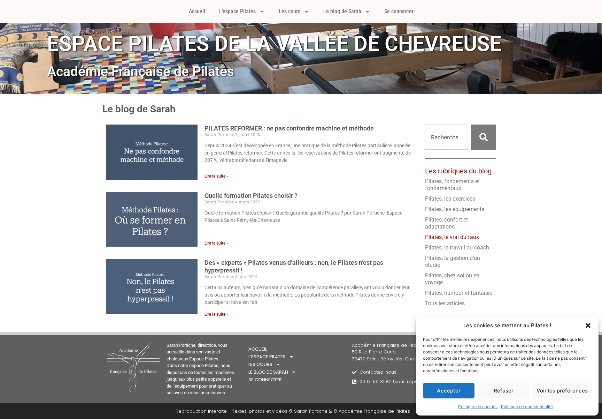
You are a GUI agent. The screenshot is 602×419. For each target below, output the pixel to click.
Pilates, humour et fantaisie (458, 293)
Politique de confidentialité (527, 406)
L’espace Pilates (237, 11)
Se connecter (399, 11)
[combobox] (446, 137)
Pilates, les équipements (454, 209)
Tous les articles (445, 303)
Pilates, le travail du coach (457, 247)
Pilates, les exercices (450, 198)
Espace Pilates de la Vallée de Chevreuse (274, 43)
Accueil (197, 11)
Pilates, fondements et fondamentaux (452, 185)
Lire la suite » (216, 176)
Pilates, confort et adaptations (446, 223)
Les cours (289, 11)
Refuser (504, 390)
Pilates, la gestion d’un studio (452, 261)
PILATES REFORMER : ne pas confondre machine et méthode (289, 128)
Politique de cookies (477, 406)
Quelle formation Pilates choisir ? (251, 195)
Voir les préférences (562, 390)
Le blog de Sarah (342, 11)
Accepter (449, 390)
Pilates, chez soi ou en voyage (452, 279)
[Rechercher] (483, 137)
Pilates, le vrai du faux (452, 237)
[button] (588, 325)
